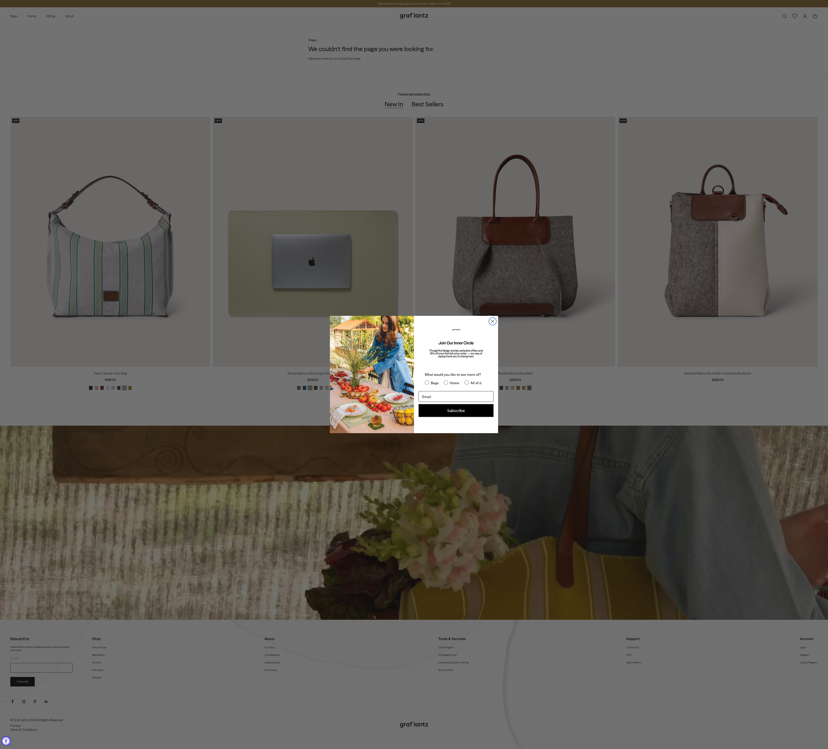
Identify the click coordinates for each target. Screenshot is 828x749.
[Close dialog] (492, 321)
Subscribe (456, 410)
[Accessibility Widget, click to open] (6, 741)
